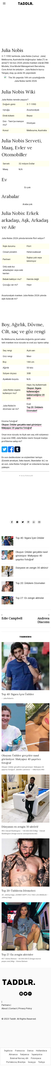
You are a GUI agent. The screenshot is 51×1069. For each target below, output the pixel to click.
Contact (13, 1008)
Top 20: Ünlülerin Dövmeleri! (35, 409)
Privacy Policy (25, 1008)
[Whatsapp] (34, 522)
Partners (6, 1005)
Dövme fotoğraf (10, 421)
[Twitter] (23, 522)
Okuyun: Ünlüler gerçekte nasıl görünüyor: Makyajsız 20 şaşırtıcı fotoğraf (22, 426)
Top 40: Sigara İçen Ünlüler (30, 538)
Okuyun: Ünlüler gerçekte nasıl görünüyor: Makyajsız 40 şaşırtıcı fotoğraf (32, 556)
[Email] (39, 522)
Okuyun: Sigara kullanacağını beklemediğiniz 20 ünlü (36, 393)
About (4, 1008)
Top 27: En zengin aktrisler (30, 598)
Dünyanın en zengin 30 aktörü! (32, 567)
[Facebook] (12, 522)
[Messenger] (17, 522)
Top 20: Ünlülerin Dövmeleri (30, 583)
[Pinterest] (28, 522)
